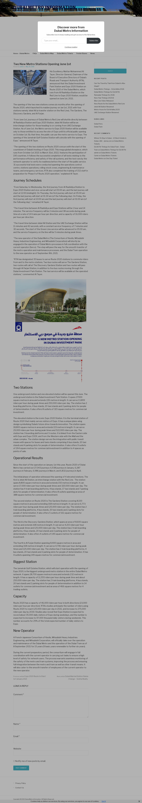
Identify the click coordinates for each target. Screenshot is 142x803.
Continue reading (71, 47)
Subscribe (93, 41)
